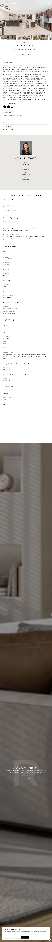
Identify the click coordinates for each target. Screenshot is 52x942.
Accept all (24, 937)
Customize (16, 937)
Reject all (7, 937)
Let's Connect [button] (27, 778)
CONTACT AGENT (26, 183)
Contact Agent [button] (26, 54)
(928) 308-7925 (26, 169)
